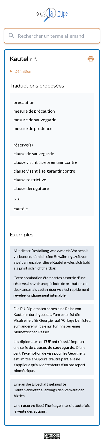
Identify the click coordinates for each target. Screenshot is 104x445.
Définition (23, 71)
